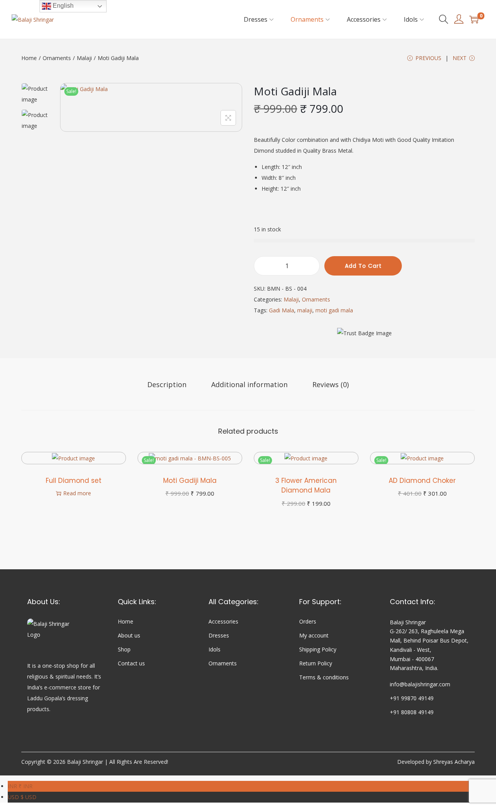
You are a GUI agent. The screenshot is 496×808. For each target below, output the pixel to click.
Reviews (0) (330, 384)
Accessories (223, 621)
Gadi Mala (281, 310)
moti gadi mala (334, 310)
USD (22, 797)
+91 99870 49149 (412, 698)
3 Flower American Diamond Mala (306, 485)
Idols (214, 649)
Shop (124, 649)
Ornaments (57, 58)
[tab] (166, 384)
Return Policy (315, 663)
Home (29, 58)
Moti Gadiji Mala (190, 480)
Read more (77, 493)
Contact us (131, 663)
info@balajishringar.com (420, 684)
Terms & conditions (324, 677)
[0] (474, 19)
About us (129, 635)
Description (166, 384)
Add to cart (363, 266)
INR (20, 786)
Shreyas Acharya (454, 761)
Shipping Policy (317, 649)
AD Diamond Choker (422, 480)
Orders (307, 621)
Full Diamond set (74, 480)
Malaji (84, 58)
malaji (304, 310)
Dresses (218, 635)
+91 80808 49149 (412, 712)
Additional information (249, 384)
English (62, 5)
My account (314, 635)
